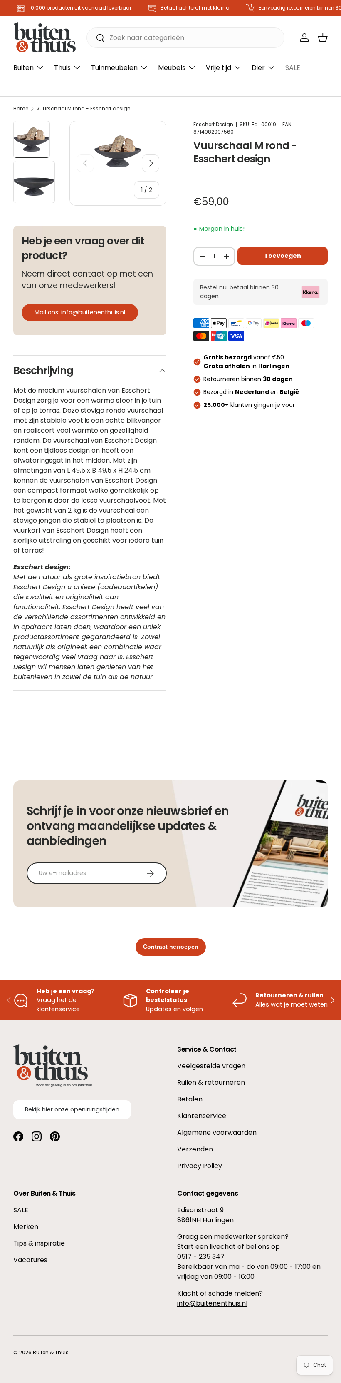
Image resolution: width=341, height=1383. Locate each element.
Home (20, 108)
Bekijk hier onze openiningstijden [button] (72, 1109)
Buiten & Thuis (51, 1352)
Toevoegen (282, 256)
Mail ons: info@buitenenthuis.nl (80, 312)
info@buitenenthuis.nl (212, 1303)
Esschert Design (213, 124)
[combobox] (185, 37)
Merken (25, 1226)
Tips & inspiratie (39, 1243)
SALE (292, 67)
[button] (323, 37)
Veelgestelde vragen (211, 1066)
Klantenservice (201, 1116)
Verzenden (195, 1149)
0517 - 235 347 (201, 1256)
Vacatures (30, 1260)
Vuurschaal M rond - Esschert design (83, 108)
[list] (118, 151)
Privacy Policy (199, 1166)
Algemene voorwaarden (217, 1132)
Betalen (190, 1099)
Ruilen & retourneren (211, 1082)
